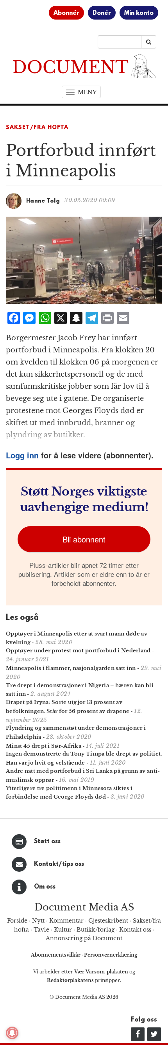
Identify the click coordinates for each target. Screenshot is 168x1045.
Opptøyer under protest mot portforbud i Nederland (78, 650)
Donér (102, 13)
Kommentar (66, 920)
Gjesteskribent (108, 920)
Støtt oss (47, 841)
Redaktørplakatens (70, 980)
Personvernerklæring (110, 955)
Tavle (41, 929)
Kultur (63, 929)
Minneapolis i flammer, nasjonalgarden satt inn (71, 668)
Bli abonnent (84, 539)
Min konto (139, 13)
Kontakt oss (135, 929)
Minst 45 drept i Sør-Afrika (43, 746)
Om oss (44, 887)
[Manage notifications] (12, 1033)
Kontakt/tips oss (59, 864)
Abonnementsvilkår (56, 955)
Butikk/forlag (95, 929)
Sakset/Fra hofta (37, 127)
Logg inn (22, 455)
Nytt (38, 920)
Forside (17, 920)
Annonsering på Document (84, 938)
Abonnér (66, 13)
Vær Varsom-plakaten (101, 972)
